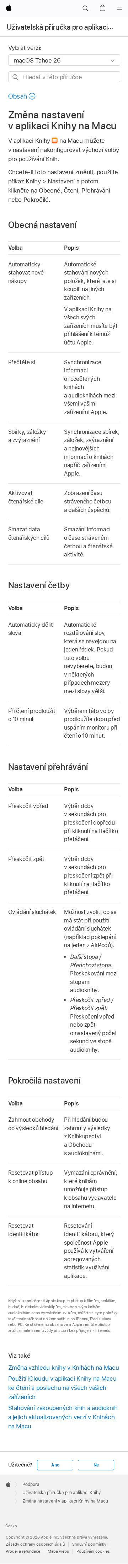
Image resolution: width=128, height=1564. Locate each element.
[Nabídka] (119, 8)
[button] (85, 8)
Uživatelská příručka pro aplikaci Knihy (67, 27)
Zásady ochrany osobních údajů (35, 1544)
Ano (55, 1465)
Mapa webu (58, 1551)
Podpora (30, 1484)
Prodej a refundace (23, 1551)
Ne (96, 1465)
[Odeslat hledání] (16, 77)
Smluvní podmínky (89, 1544)
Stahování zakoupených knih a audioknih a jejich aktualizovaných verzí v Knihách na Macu (63, 1417)
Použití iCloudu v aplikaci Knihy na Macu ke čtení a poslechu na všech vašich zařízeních (62, 1387)
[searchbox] (64, 76)
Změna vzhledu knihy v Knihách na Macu (63, 1367)
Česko (11, 1525)
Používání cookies (93, 1551)
